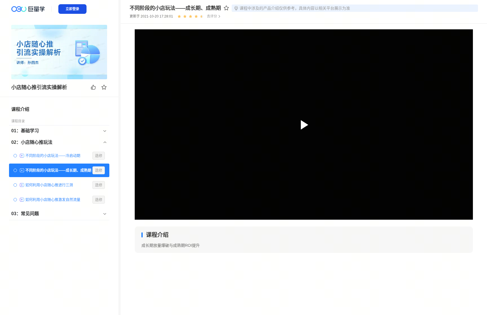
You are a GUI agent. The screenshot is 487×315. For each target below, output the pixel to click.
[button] (59, 130)
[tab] (59, 130)
